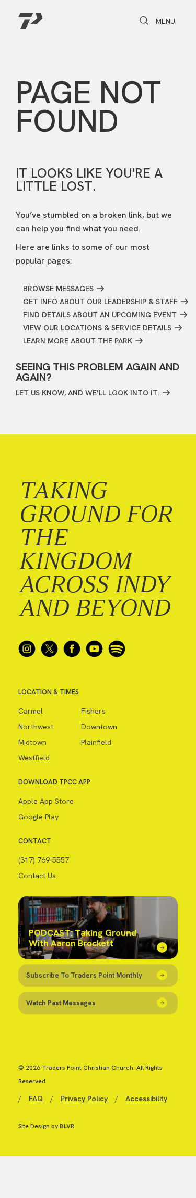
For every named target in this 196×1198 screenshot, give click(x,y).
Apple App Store (46, 801)
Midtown (32, 742)
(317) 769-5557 (43, 860)
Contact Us (37, 875)
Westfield (34, 758)
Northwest (35, 726)
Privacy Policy (84, 1098)
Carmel (30, 711)
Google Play (38, 816)
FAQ (36, 1098)
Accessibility (146, 1098)
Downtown (99, 726)
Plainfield (96, 742)
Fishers (93, 711)
